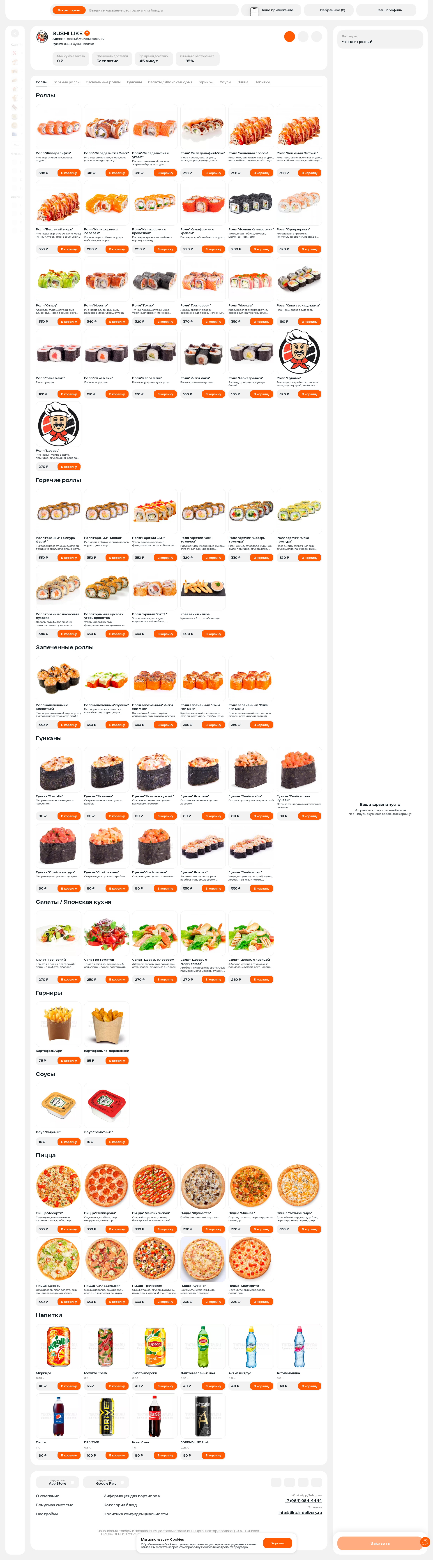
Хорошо (277, 1543)
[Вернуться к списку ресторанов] (15, 33)
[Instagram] (316, 1482)
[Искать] (234, 10)
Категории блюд (120, 1505)
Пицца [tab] (243, 82)
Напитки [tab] (262, 82)
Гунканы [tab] (134, 82)
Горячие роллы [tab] (67, 82)
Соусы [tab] (225, 82)
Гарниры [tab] (205, 82)
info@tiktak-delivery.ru (300, 1512)
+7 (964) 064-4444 (303, 1500)
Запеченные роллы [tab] (103, 82)
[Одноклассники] (303, 1482)
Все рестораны (69, 10)
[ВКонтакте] (276, 1482)
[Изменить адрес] (416, 37)
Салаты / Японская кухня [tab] (170, 82)
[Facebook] (289, 1482)
